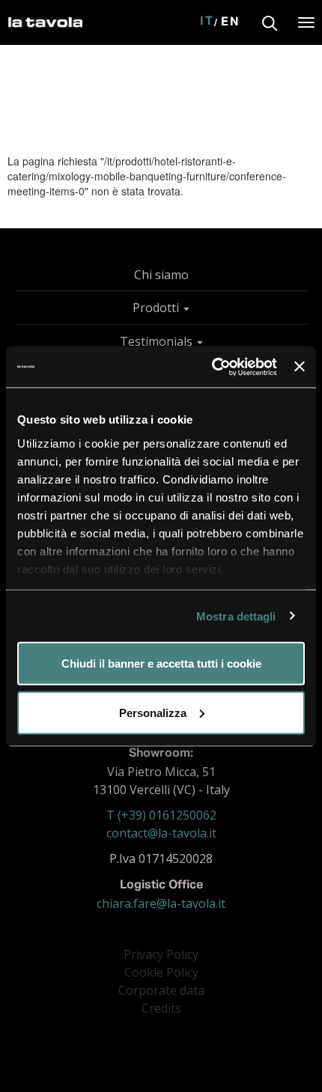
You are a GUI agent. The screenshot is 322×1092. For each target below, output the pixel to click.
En (230, 22)
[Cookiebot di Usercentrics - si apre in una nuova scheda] (212, 366)
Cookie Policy (161, 972)
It (207, 21)
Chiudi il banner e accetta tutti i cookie (161, 663)
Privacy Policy (161, 954)
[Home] (44, 19)
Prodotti (157, 307)
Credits (161, 1008)
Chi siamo (161, 274)
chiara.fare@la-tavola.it (161, 903)
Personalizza (152, 712)
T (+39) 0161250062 (161, 815)
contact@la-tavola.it (161, 833)
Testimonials (157, 341)
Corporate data (161, 990)
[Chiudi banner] (299, 367)
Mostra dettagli (236, 615)
